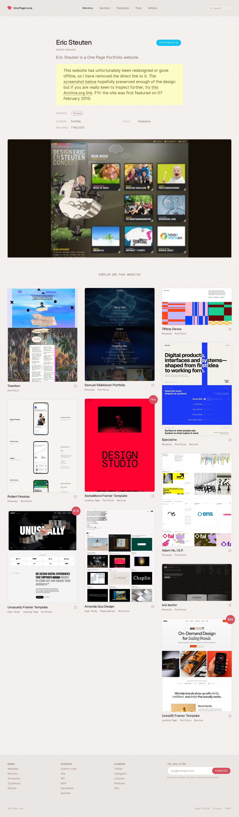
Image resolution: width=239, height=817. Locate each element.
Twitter (118, 768)
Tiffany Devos (171, 329)
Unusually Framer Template (27, 607)
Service (193, 444)
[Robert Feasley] (42, 446)
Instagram (120, 773)
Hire (63, 773)
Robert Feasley (18, 496)
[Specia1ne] (197, 389)
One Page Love (22, 8)
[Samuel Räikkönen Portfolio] (119, 334)
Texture (77, 113)
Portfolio (76, 121)
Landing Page (92, 500)
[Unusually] (42, 556)
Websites (12, 768)
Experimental (107, 611)
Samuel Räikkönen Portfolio (105, 385)
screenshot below (80, 81)
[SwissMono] (119, 445)
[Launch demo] (152, 496)
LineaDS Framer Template (181, 716)
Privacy (217, 808)
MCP (63, 783)
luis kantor (169, 605)
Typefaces (13, 783)
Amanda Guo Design (99, 606)
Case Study (91, 611)
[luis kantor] (197, 582)
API (63, 778)
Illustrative (144, 121)
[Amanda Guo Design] (119, 556)
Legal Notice (202, 808)
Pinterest (119, 783)
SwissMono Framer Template (106, 496)
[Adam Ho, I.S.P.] (197, 500)
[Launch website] (152, 385)
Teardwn (13, 386)
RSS (116, 788)
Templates (13, 778)
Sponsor (66, 793)
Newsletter (67, 788)
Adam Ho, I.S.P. (172, 550)
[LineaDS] (197, 665)
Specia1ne (169, 440)
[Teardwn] (42, 335)
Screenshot (167, 42)
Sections (12, 773)
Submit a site (69, 768)
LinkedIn (119, 778)
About (228, 808)
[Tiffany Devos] (197, 306)
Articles (11, 788)
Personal (90, 390)
